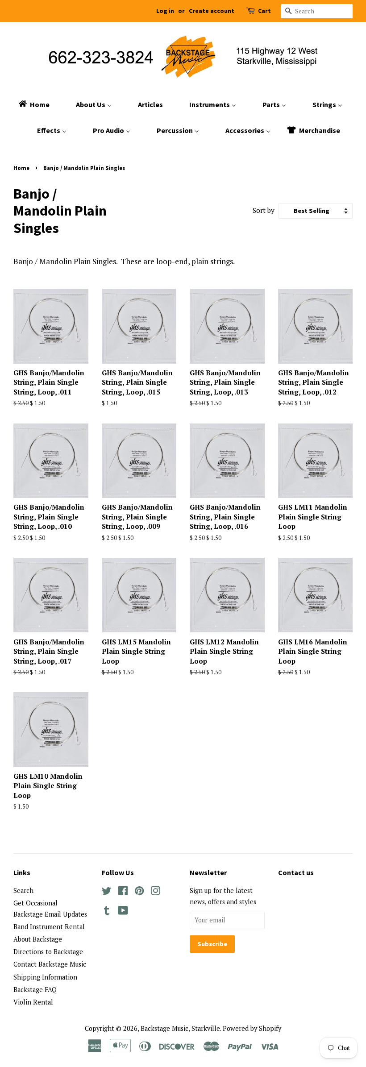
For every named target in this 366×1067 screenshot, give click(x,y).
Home (21, 167)
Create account (211, 11)
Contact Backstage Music (49, 964)
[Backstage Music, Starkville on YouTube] (123, 912)
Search (23, 890)
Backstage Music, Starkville (180, 1028)
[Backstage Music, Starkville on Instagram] (155, 892)
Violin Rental (33, 1002)
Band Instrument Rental (49, 926)
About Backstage (37, 939)
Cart (264, 11)
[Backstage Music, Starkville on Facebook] (123, 892)
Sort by (263, 210)
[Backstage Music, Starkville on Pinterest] (139, 892)
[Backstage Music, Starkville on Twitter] (107, 892)
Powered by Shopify (252, 1028)
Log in (165, 11)
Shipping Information (45, 977)
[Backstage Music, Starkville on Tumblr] (107, 912)
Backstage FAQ (35, 989)
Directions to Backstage (48, 951)
